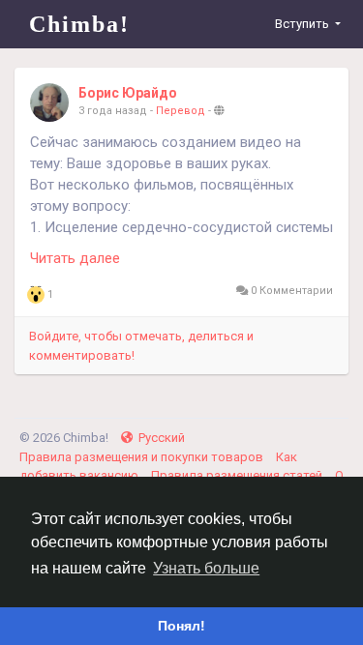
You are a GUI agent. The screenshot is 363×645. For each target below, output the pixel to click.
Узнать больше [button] (206, 568)
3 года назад (112, 110)
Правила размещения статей (238, 475)
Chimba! (79, 24)
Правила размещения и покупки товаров (142, 457)
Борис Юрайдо (127, 93)
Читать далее (75, 258)
